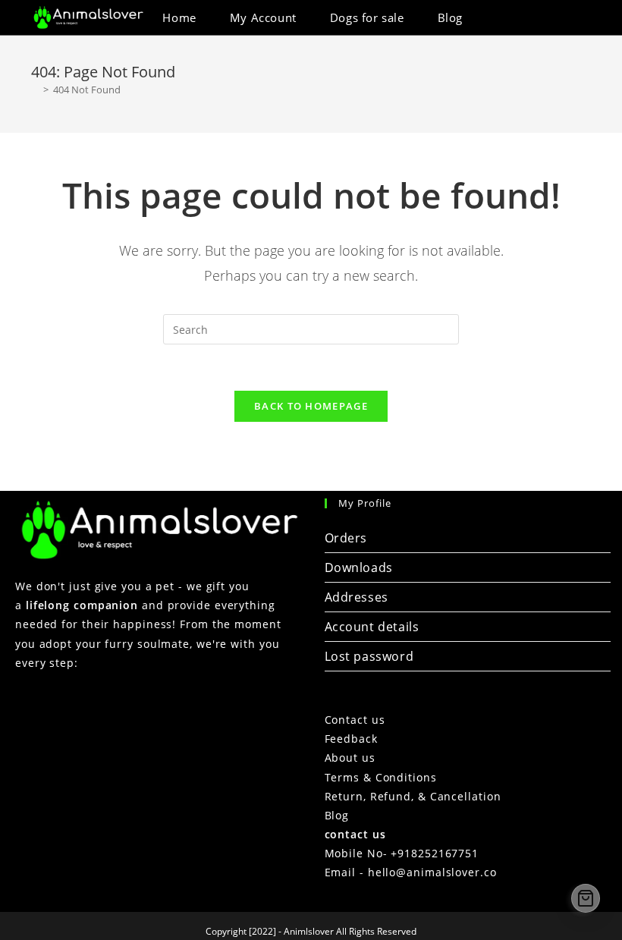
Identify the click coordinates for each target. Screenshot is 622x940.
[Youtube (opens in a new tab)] (586, 18)
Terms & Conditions (381, 777)
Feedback (351, 738)
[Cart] (585, 898)
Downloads (359, 567)
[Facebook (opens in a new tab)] (546, 18)
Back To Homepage (311, 406)
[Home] (35, 89)
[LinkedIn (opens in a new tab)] (566, 18)
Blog (337, 815)
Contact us (355, 719)
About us (350, 757)
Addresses (356, 597)
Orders (346, 538)
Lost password (369, 656)
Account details (372, 626)
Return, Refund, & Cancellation (413, 796)
